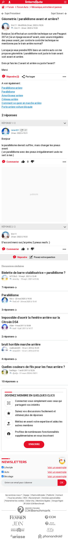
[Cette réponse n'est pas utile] (32, 162)
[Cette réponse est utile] (23, 162)
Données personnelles (51, 498)
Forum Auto (22, 7)
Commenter (12, 162)
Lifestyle (8, 467)
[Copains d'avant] (18, 530)
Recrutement (34, 498)
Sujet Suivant (57, 13)
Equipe (26, 495)
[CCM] (50, 517)
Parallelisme (8, 91)
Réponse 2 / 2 (8, 226)
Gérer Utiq (30, 501)
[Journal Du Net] (18, 524)
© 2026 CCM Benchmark (34, 504)
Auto (6, 472)
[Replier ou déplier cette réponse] (64, 123)
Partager (30, 76)
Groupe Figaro (57, 501)
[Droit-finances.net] (50, 524)
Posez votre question (44, 257)
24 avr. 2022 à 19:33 (29, 28)
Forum (10, 7)
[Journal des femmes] (18, 517)
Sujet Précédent (12, 13)
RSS (25, 498)
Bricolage (8, 476)
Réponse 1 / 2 (8, 123)
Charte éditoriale (38, 495)
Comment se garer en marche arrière (21, 103)
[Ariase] (18, 536)
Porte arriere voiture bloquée (17, 106)
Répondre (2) (12, 76)
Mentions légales (43, 501)
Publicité (50, 495)
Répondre (22, 257)
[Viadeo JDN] (50, 530)
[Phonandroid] (50, 536)
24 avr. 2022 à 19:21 (19, 133)
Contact (59, 495)
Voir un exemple (57, 467)
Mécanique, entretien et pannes (46, 7)
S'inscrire (34, 444)
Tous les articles (15, 498)
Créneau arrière (10, 99)
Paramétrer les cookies (14, 501)
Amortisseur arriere (12, 95)
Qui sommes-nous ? (13, 495)
